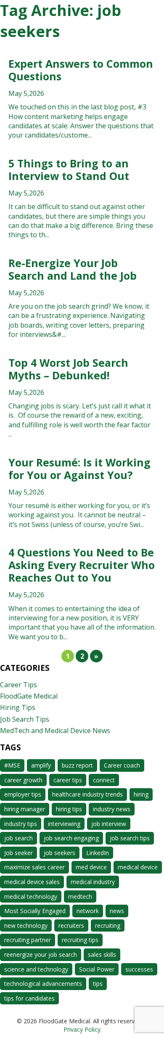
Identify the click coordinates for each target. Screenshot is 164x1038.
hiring (141, 794)
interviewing (64, 824)
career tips (67, 780)
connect (104, 780)
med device (91, 867)
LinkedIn (97, 853)
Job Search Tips (24, 719)
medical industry (93, 882)
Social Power (96, 969)
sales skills (102, 955)
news (117, 911)
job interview (108, 824)
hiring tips (69, 809)
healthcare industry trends (87, 794)
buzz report (77, 765)
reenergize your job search (40, 955)
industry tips (20, 824)
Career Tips (18, 684)
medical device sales (32, 882)
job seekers (59, 853)
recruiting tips (80, 940)
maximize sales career (34, 867)
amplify (41, 765)
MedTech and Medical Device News (55, 730)
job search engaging (71, 838)
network (88, 911)
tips (98, 984)
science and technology (36, 969)
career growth (23, 780)
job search (18, 838)
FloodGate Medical (29, 696)
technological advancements (43, 984)
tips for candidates (29, 998)
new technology (26, 925)
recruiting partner (27, 940)
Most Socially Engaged (35, 911)
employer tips (22, 794)
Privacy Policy (82, 1029)
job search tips (130, 838)
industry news (111, 809)
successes (139, 969)
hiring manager (24, 809)
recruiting (107, 925)
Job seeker (18, 853)
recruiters (71, 925)
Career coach (122, 765)
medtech (80, 896)
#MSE (12, 765)
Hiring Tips (17, 707)
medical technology (30, 896)
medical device (138, 867)
